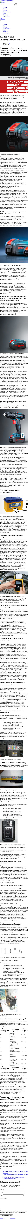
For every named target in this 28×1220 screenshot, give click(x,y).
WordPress (12, 1218)
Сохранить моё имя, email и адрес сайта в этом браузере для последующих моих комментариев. (13, 1211)
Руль (4, 13)
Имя (1, 1189)
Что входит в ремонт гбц (9, 1178)
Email (2, 1192)
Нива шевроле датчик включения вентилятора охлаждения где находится (15, 1175)
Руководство (6, 11)
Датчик (5, 7)
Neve (1, 1218)
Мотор (5, 10)
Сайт (1, 1195)
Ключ (4, 8)
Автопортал (6, 16)
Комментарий (4, 1198)
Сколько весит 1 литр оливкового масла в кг (15, 1177)
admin (8, 43)
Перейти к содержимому (6, 0)
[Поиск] (16, 4)
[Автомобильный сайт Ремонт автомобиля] (2, 2)
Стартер (5, 14)
